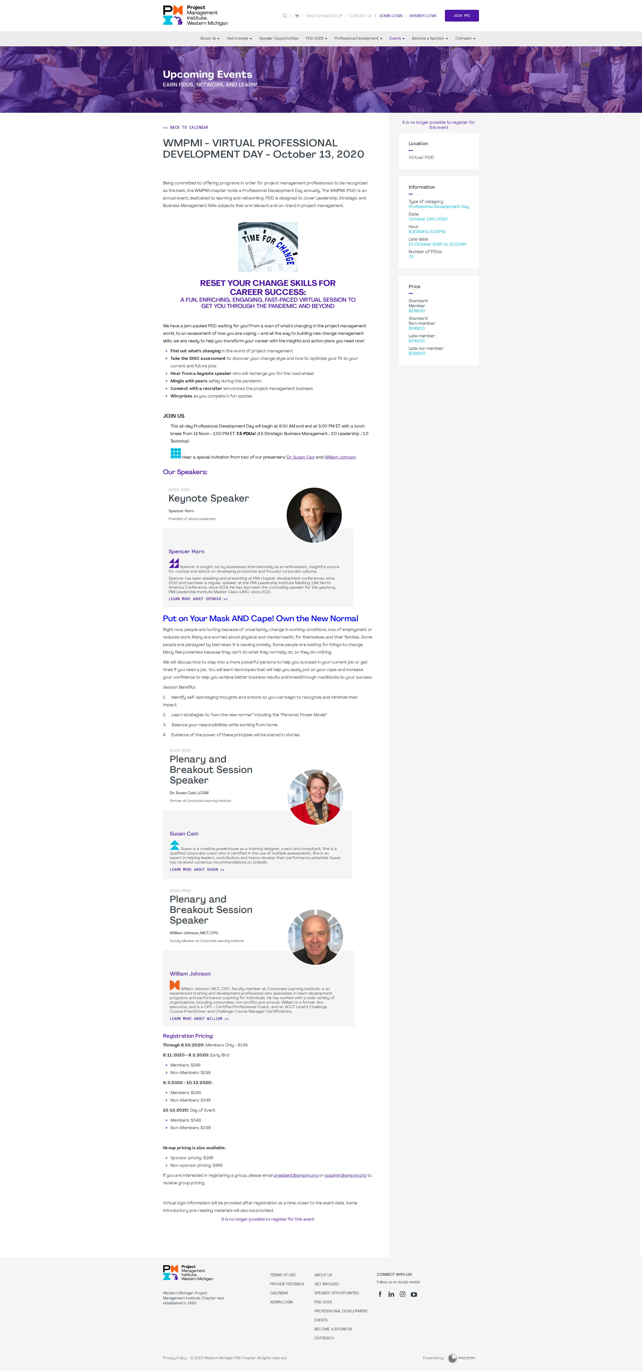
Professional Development (357, 39)
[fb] (380, 1294)
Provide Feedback (287, 1284)
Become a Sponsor (428, 39)
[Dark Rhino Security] (461, 1358)
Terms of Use (283, 1275)
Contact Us (360, 16)
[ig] (402, 1294)
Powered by (433, 1358)
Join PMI (462, 16)
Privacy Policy (175, 1358)
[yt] (414, 1294)
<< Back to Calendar (185, 127)
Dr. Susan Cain (301, 458)
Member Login (423, 16)
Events (395, 39)
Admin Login (390, 16)
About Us (208, 39)
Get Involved (237, 39)
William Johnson (340, 458)
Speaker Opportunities (278, 39)
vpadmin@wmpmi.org (345, 1176)
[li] (391, 1294)
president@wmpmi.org (296, 1176)
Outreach (463, 39)
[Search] (285, 16)
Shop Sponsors (322, 16)
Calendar (279, 1293)
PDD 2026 (315, 39)
